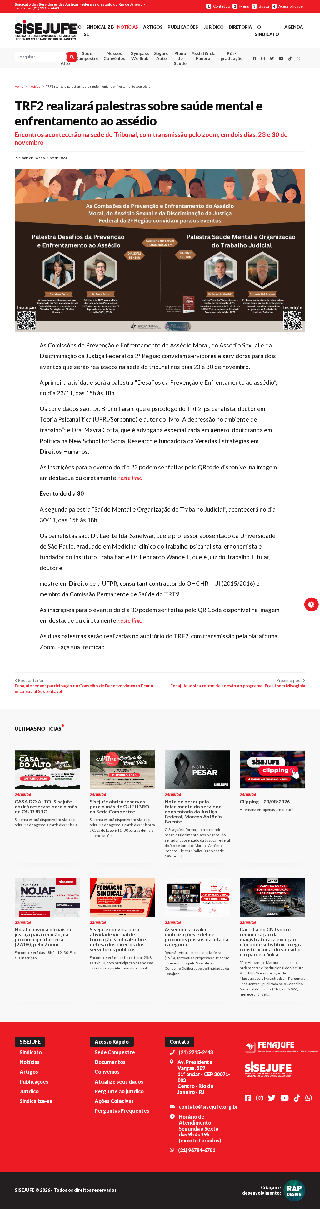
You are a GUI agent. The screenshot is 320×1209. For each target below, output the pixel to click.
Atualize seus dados (119, 1082)
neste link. (130, 477)
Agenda (293, 27)
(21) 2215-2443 (196, 1052)
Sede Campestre (86, 56)
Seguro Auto (161, 56)
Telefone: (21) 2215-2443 (37, 8)
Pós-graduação (232, 56)
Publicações (183, 27)
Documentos (110, 1062)
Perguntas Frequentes (122, 1111)
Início (74, 27)
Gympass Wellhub (139, 56)
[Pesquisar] (72, 57)
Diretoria (240, 27)
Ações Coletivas (114, 1101)
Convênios (107, 1072)
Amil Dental (199, 79)
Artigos (152, 27)
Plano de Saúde (180, 58)
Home (19, 86)
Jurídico (214, 27)
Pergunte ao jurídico (119, 1091)
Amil (199, 71)
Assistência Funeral (204, 56)
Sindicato (31, 1052)
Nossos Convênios (114, 56)
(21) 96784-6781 (196, 1150)
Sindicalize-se (36, 1101)
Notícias (127, 27)
